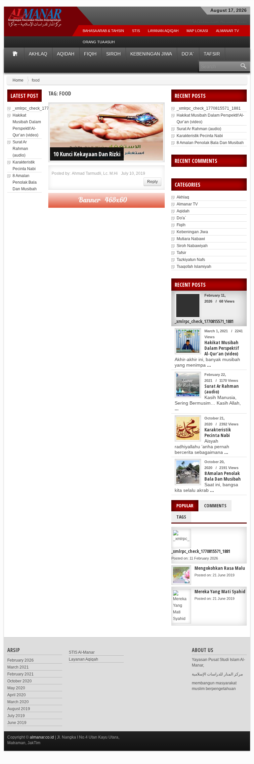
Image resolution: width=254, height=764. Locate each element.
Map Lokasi (197, 31)
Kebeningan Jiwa (151, 53)
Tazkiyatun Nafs (191, 259)
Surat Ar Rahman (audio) (20, 149)
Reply (152, 181)
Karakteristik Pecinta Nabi (200, 135)
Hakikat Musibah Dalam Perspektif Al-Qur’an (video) (221, 348)
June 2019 (16, 722)
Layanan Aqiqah (163, 31)
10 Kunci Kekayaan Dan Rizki (86, 154)
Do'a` (181, 218)
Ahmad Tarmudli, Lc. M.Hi (95, 173)
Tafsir (212, 53)
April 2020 (16, 695)
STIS (136, 31)
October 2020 (19, 681)
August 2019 (18, 709)
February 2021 (20, 674)
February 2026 (20, 660)
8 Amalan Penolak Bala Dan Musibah (25, 182)
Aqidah (65, 53)
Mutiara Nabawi (191, 238)
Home (18, 80)
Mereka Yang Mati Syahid (219, 591)
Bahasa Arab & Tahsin (103, 31)
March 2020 (18, 702)
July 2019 (16, 715)
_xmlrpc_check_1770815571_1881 (45, 108)
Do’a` (188, 53)
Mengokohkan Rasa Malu (219, 568)
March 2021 (18, 667)
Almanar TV (187, 204)
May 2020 (16, 688)
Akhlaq (38, 53)
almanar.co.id (42, 737)
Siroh (113, 53)
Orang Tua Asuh (99, 42)
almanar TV (227, 31)
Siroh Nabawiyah (192, 245)
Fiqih (90, 53)
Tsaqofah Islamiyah (194, 266)
